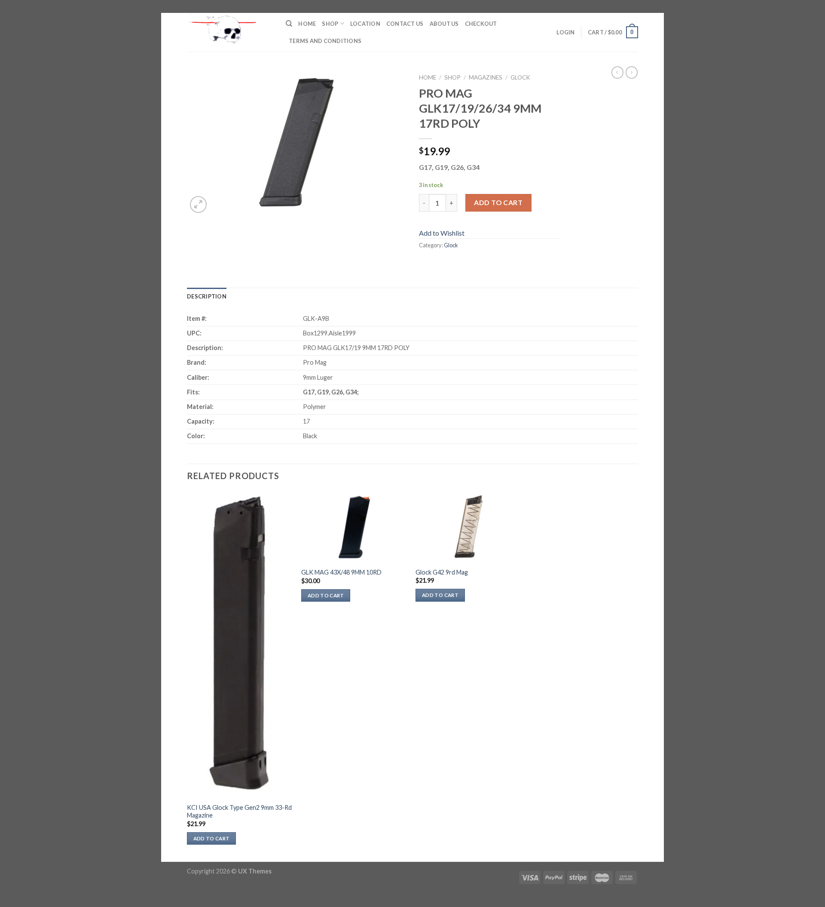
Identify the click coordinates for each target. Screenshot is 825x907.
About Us (444, 23)
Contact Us (405, 23)
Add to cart (498, 202)
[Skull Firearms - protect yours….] (230, 32)
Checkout (481, 23)
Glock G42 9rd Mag (442, 572)
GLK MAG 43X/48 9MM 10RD (341, 572)
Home (307, 23)
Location (365, 23)
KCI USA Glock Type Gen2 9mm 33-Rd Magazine (239, 811)
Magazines (485, 77)
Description (206, 296)
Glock (520, 77)
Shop (330, 23)
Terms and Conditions (325, 40)
